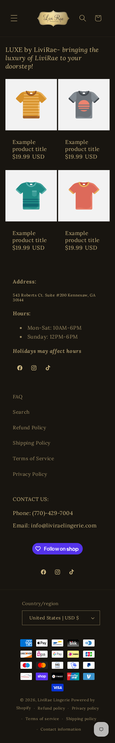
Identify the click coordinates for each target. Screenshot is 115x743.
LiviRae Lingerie (54, 699)
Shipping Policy (31, 443)
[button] (14, 18)
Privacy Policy (30, 474)
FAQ (18, 397)
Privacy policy (85, 708)
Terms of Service (33, 458)
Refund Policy (29, 428)
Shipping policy (81, 718)
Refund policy (51, 708)
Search (21, 412)
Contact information (61, 729)
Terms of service (42, 718)
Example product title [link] (29, 146)
